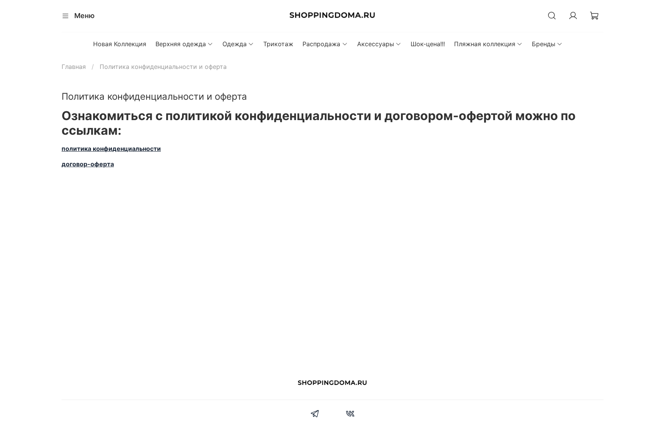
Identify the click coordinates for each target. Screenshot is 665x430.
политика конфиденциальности (111, 148)
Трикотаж (278, 44)
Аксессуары (375, 44)
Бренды (543, 44)
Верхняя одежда (180, 44)
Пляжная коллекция (484, 44)
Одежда (234, 44)
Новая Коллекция (119, 44)
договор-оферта (88, 164)
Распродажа (321, 44)
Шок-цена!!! (428, 44)
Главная (74, 66)
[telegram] (314, 414)
